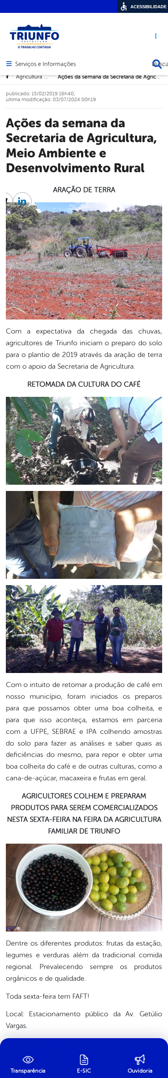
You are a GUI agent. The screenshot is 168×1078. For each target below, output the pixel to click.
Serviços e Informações (45, 64)
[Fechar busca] (157, 64)
